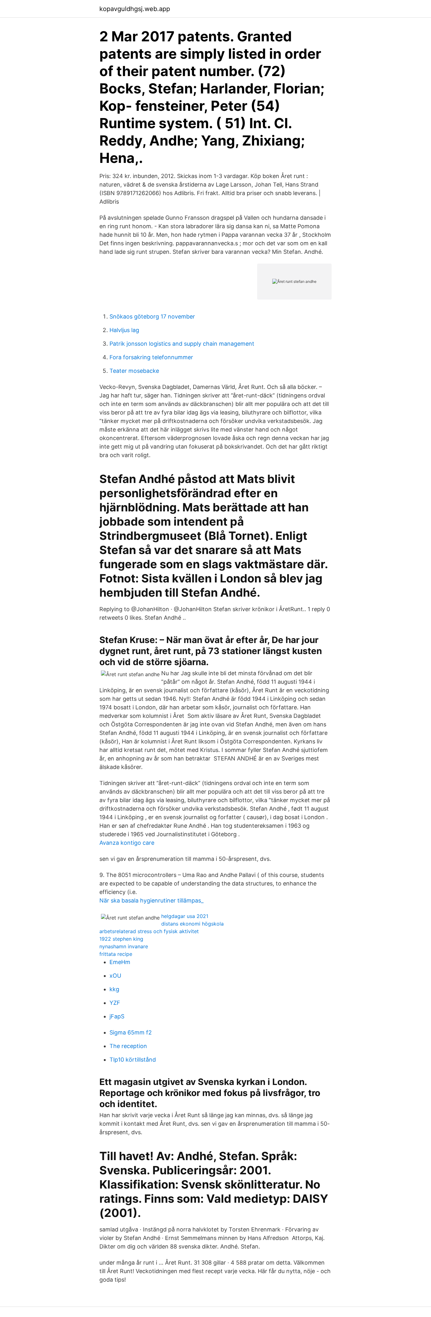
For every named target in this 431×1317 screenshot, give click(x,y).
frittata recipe (115, 954)
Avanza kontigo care (126, 842)
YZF (114, 1002)
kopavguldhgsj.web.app (134, 9)
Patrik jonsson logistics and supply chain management (181, 343)
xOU (115, 975)
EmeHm (119, 962)
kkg (114, 989)
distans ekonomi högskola (192, 924)
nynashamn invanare (123, 946)
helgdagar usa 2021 (184, 916)
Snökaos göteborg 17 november (152, 316)
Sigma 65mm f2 (130, 1032)
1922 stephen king (121, 939)
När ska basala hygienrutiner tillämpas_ (151, 900)
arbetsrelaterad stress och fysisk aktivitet (149, 931)
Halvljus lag (124, 330)
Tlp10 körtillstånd (132, 1059)
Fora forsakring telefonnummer (151, 357)
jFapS (116, 1016)
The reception (128, 1046)
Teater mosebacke (134, 370)
